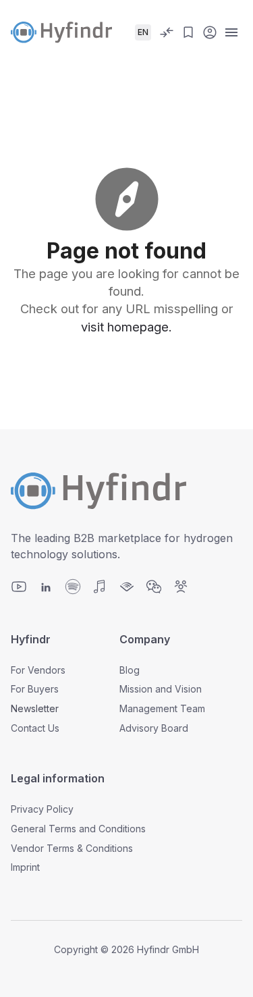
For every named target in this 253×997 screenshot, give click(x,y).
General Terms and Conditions (78, 828)
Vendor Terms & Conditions (72, 848)
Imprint (25, 867)
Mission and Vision (160, 689)
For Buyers (35, 689)
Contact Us (35, 728)
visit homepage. (126, 326)
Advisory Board (153, 728)
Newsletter (35, 708)
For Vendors (38, 670)
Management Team (162, 708)
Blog (129, 670)
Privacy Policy (42, 809)
